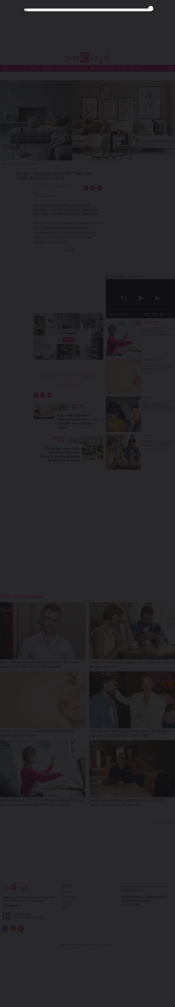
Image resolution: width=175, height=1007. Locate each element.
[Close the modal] (150, 8)
